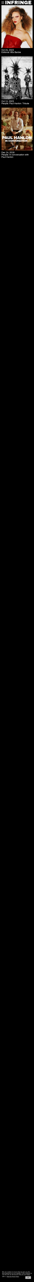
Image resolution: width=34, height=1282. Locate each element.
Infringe (18, 3)
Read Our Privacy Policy (13, 1276)
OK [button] (28, 1277)
